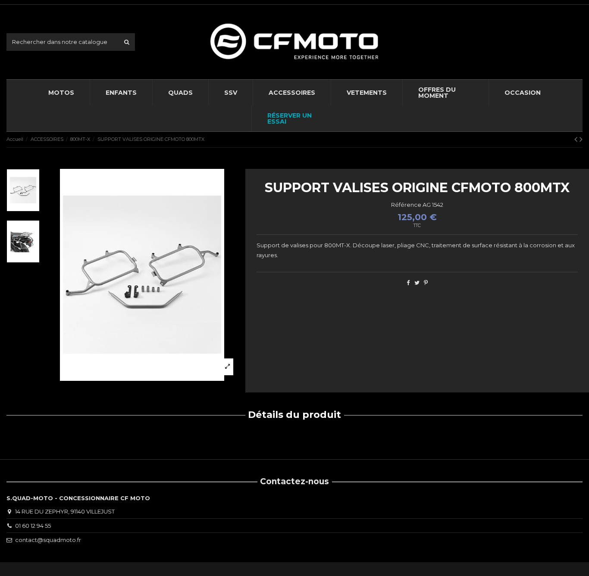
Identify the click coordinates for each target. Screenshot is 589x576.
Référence (406, 204)
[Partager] (408, 282)
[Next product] (581, 139)
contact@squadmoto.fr (48, 539)
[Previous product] (577, 139)
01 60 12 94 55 (33, 525)
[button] (292, 93)
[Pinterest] (426, 282)
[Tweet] (417, 282)
